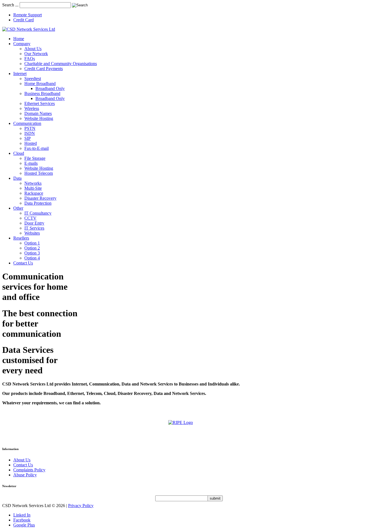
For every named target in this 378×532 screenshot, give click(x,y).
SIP (27, 138)
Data (17, 178)
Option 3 (32, 253)
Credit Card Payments (43, 68)
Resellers (21, 238)
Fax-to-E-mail (36, 148)
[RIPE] (189, 430)
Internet (20, 73)
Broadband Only (50, 88)
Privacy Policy (81, 505)
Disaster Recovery (40, 198)
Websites (32, 233)
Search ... (10, 4)
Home (18, 38)
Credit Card (23, 19)
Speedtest (32, 78)
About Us (33, 48)
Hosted (30, 143)
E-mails (31, 163)
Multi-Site (33, 188)
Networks (33, 183)
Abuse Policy (25, 474)
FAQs (29, 58)
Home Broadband (40, 83)
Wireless (31, 108)
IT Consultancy (37, 213)
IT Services (34, 228)
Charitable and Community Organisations (60, 63)
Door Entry (34, 223)
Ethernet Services (39, 103)
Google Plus (24, 525)
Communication (27, 123)
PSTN (29, 128)
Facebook (21, 520)
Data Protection (37, 203)
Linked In (21, 515)
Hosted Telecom (38, 173)
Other (18, 208)
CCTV (30, 218)
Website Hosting (38, 118)
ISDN (29, 133)
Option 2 (32, 248)
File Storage (34, 158)
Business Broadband (42, 93)
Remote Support (27, 14)
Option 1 (32, 243)
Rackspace (33, 193)
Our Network (36, 53)
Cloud (18, 153)
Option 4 (32, 258)
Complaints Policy (29, 469)
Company (21, 43)
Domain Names (38, 113)
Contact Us (23, 263)
